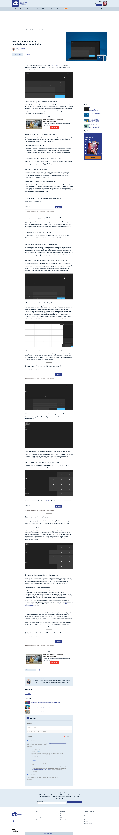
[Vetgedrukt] (28, 731)
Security (62, 815)
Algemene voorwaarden (89, 817)
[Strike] (33, 731)
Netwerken (62, 817)
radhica (41, 764)
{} (43, 731)
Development (63, 819)
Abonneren (99, 5)
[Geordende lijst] (35, 731)
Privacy (85, 819)
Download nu (54, 127)
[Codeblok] (40, 731)
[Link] (42, 731)
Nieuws (38, 8)
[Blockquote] (38, 731)
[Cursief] (29, 731)
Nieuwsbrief (38, 819)
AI (60, 813)
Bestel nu (93, 157)
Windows (14, 37)
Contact (86, 813)
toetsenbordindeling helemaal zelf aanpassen (41, 769)
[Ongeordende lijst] (36, 731)
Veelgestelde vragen (88, 815)
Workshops (59, 8)
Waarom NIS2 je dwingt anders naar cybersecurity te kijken (53, 120)
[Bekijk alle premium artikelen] (66, 9)
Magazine (38, 813)
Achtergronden (45, 8)
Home (13, 29)
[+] (45, 731)
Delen (28, 54)
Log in (12, 51)
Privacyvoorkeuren (88, 823)
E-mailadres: (27, 206)
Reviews (53, 8)
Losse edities (38, 817)
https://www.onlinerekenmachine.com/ (57, 743)
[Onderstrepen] (31, 731)
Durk (39, 751)
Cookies (86, 821)
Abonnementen (39, 815)
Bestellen (93, 5)
